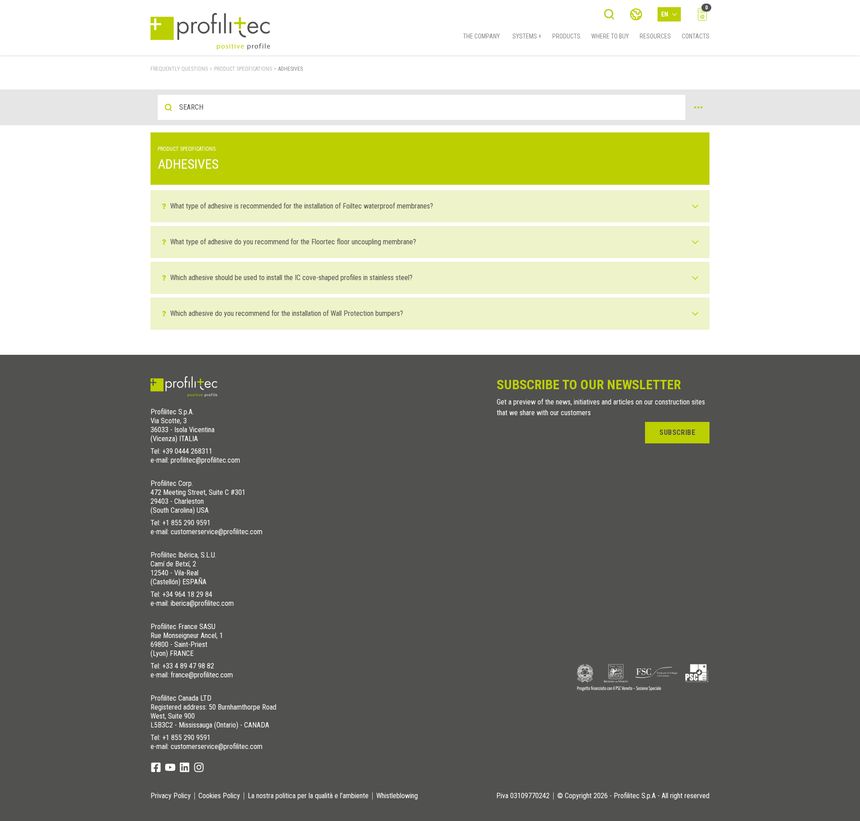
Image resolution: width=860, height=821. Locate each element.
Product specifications (243, 69)
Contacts (696, 36)
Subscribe (677, 432)
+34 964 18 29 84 (187, 594)
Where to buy (610, 36)
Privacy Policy (170, 796)
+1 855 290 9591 (186, 523)
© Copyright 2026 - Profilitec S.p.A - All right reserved (633, 796)
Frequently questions (179, 69)
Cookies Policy (219, 796)
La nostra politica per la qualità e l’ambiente (308, 796)
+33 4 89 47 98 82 (188, 666)
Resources (655, 36)
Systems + (527, 36)
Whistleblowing (397, 796)
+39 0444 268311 (187, 451)
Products (566, 36)
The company (481, 36)
